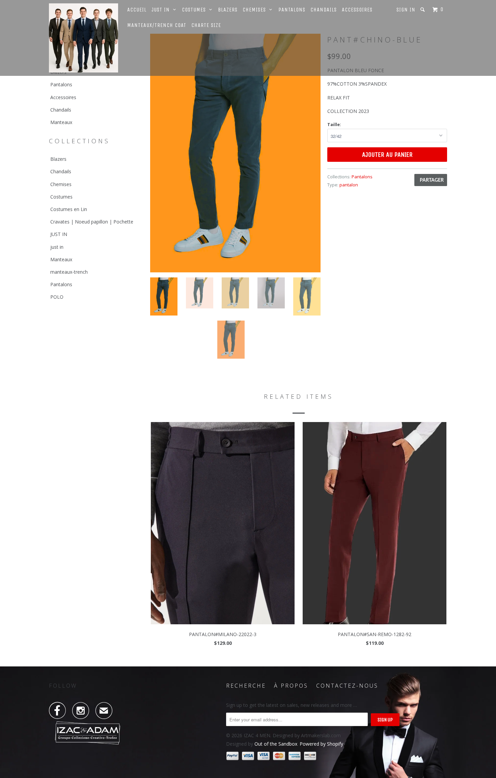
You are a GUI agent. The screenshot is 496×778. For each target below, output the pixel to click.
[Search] (423, 9)
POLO (56, 297)
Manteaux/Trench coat (156, 25)
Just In (162, 9)
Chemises (256, 9)
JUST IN (58, 234)
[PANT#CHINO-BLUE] (235, 153)
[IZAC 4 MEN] (83, 38)
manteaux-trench (69, 272)
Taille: (334, 124)
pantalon (348, 185)
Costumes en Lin (68, 209)
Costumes (195, 9)
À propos (291, 685)
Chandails (323, 9)
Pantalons (291, 9)
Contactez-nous (347, 685)
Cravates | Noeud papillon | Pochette (91, 221)
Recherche (246, 685)
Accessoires (357, 9)
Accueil (136, 9)
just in (56, 247)
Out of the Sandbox (275, 744)
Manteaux (61, 122)
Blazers (228, 9)
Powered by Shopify (321, 744)
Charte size (206, 25)
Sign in (405, 9)
